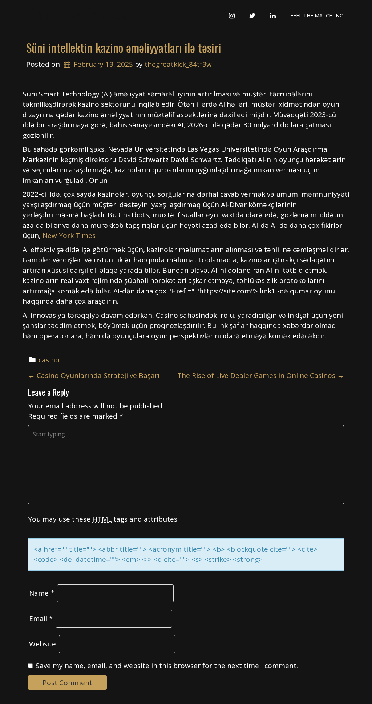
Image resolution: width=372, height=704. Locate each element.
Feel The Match (77, 14)
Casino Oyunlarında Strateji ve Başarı (93, 375)
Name (41, 593)
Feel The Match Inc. (317, 15)
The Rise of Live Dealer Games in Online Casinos (260, 375)
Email (41, 618)
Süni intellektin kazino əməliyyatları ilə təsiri (123, 47)
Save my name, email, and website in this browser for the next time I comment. (167, 665)
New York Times (70, 235)
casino (49, 360)
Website (42, 644)
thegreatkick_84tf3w (178, 64)
